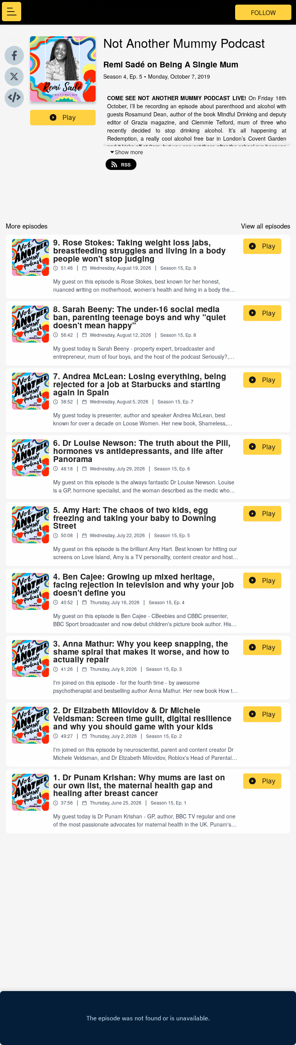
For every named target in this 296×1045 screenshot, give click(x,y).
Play (69, 117)
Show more (129, 152)
